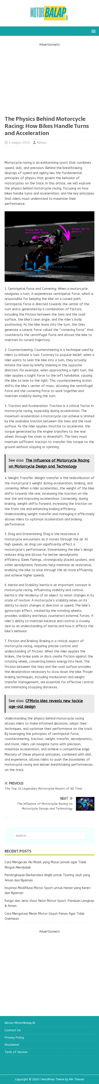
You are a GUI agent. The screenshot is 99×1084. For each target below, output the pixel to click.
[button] (92, 31)
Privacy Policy (14, 1037)
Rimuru (41, 142)
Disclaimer (12, 1044)
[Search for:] (49, 836)
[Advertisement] (49, 79)
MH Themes (76, 1079)
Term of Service (16, 1052)
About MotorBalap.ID (20, 1023)
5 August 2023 (19, 142)
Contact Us (13, 1030)
